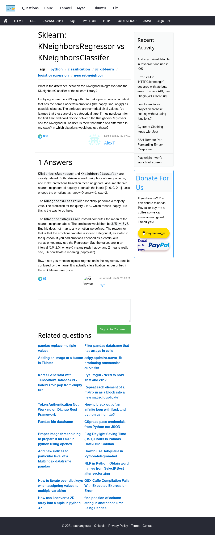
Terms (135, 525)
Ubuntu (99, 7)
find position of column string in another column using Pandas (103, 503)
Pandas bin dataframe (55, 422)
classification (79, 69)
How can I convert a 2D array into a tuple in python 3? (59, 503)
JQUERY (164, 21)
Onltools (99, 525)
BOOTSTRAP (127, 21)
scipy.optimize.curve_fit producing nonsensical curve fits (103, 363)
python (57, 69)
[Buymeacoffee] (153, 233)
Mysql (82, 7)
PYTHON (90, 21)
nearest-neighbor (88, 75)
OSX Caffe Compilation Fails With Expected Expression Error (106, 486)
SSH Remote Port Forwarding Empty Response (150, 144)
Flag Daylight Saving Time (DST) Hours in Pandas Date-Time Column (105, 439)
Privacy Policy (118, 525)
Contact (148, 525)
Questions (30, 7)
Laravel (66, 7)
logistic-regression (53, 75)
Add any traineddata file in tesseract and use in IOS (153, 63)
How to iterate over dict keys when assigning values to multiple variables (60, 486)
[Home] (11, 8)
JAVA (147, 21)
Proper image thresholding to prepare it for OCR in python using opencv (59, 439)
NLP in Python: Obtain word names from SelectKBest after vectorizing (106, 468)
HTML (19, 21)
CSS (33, 21)
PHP (106, 21)
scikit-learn (104, 69)
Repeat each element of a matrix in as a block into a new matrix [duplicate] (104, 392)
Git (115, 7)
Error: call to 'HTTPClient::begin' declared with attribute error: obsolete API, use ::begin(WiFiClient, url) (154, 86)
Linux (48, 7)
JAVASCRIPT (53, 21)
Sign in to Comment (113, 329)
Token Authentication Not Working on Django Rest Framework (58, 409)
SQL (73, 21)
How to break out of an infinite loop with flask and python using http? (105, 409)
